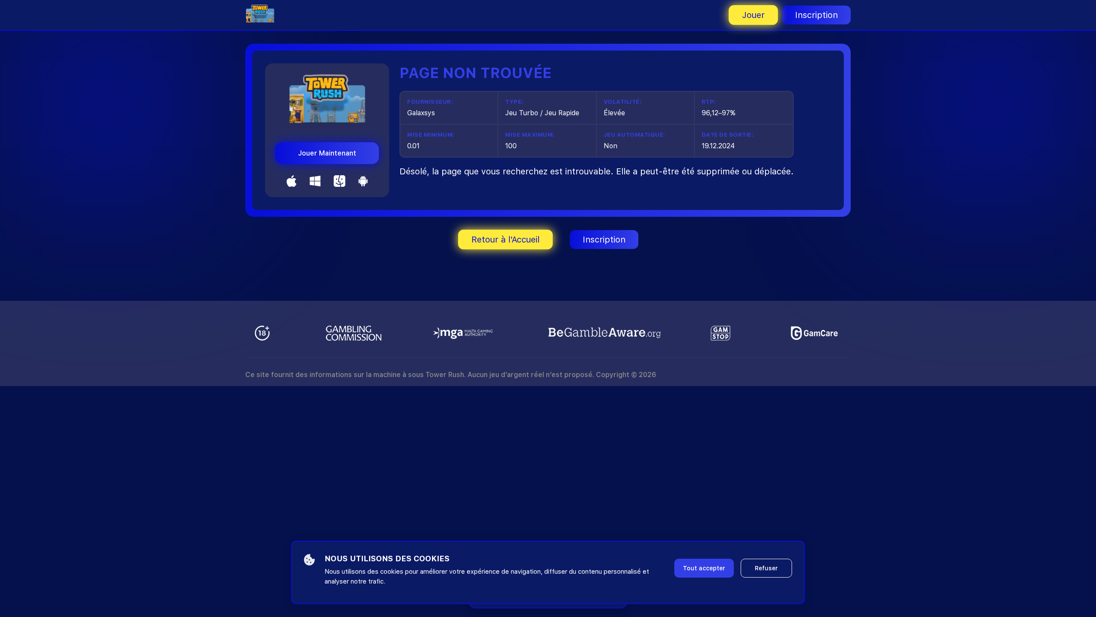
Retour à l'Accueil (505, 239)
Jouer (753, 15)
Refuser (766, 568)
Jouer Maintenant (327, 153)
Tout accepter (704, 568)
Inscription (816, 15)
